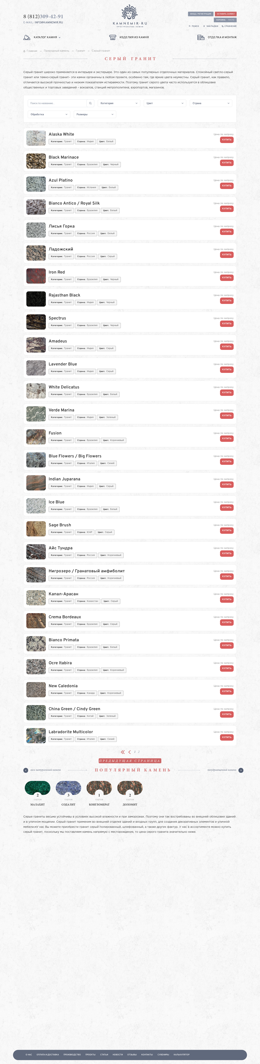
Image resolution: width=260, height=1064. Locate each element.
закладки (212, 26)
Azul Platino (61, 180)
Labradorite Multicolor (71, 732)
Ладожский (61, 249)
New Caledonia (63, 686)
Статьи (104, 1055)
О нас (29, 1055)
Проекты (90, 1055)
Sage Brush (60, 525)
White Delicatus (64, 387)
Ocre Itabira (60, 663)
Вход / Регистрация (200, 14)
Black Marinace (64, 157)
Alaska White (61, 134)
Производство (72, 1055)
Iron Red (57, 272)
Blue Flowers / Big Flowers (75, 456)
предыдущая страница (130, 761)
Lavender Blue (63, 364)
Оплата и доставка (48, 1055)
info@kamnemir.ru (49, 22)
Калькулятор (181, 1055)
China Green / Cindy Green (74, 709)
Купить (227, 139)
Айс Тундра (61, 548)
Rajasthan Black (64, 295)
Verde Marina (61, 410)
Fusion (55, 433)
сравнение (230, 26)
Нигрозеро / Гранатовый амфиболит (87, 571)
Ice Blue (56, 502)
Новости (118, 1055)
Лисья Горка (62, 226)
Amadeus (58, 341)
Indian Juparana (64, 479)
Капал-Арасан (63, 594)
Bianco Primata (64, 640)
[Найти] (90, 103)
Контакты (147, 1055)
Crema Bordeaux (65, 617)
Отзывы (132, 1055)
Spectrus (57, 318)
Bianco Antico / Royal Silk (74, 203)
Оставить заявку (226, 14)
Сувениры (163, 1055)
